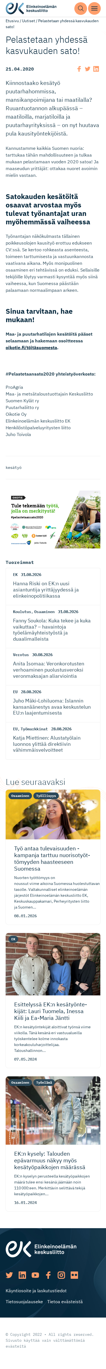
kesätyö (13, 467)
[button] (80, 8)
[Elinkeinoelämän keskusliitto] (41, 1248)
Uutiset (28, 20)
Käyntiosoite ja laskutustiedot (36, 1290)
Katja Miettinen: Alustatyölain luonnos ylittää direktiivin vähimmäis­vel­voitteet (47, 744)
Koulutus (22, 611)
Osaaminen (44, 611)
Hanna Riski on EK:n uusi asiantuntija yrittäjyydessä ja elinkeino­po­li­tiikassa (46, 589)
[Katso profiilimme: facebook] (48, 1275)
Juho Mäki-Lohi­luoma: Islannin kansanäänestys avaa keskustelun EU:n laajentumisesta (52, 706)
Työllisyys (46, 796)
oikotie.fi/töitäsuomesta (31, 347)
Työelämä (44, 1082)
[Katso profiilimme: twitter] (9, 1275)
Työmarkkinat (34, 728)
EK (15, 574)
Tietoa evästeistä (65, 1301)
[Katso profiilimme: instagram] (61, 1275)
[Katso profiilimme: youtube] (35, 1275)
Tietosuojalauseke (24, 1301)
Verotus (21, 654)
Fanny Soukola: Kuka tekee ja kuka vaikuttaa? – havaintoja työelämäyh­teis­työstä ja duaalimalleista (52, 629)
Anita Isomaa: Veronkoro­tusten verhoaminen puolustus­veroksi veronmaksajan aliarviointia (48, 669)
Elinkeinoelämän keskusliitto (31, 8)
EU (15, 691)
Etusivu (12, 20)
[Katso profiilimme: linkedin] (22, 1275)
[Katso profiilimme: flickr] (74, 1275)
